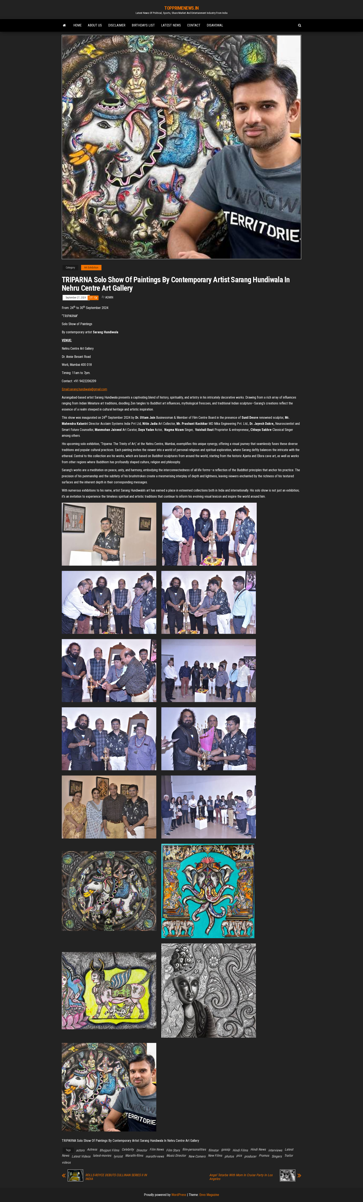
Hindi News (258, 1149)
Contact (193, 25)
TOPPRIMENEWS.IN (181, 8)
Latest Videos (81, 1156)
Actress (92, 1149)
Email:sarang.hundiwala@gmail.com (84, 389)
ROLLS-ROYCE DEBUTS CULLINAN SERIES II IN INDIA (116, 1177)
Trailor (288, 1156)
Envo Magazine (209, 1195)
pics (239, 1156)
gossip (225, 1149)
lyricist (118, 1156)
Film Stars (173, 1150)
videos (66, 1162)
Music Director (176, 1156)
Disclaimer (116, 25)
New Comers (196, 1156)
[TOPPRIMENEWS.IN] (64, 25)
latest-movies (102, 1156)
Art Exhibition (91, 267)
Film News (157, 1149)
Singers (277, 1156)
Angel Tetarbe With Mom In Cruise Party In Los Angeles (240, 1177)
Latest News (171, 25)
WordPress (178, 1195)
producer (250, 1156)
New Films (215, 1156)
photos (229, 1156)
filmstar (213, 1150)
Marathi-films (134, 1156)
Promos (264, 1156)
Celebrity (128, 1149)
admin (109, 297)
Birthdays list (143, 25)
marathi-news (155, 1156)
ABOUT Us (95, 25)
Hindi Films (240, 1150)
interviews (275, 1150)
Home (77, 25)
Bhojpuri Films (109, 1150)
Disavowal (215, 25)
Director (141, 1150)
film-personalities (194, 1149)
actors (80, 1150)
